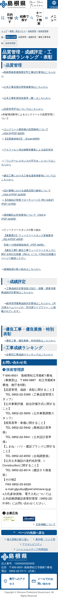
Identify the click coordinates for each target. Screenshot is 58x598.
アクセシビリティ (32, 544)
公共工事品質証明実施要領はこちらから (26, 87)
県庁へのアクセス (17, 581)
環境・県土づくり (18, 31)
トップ (4, 31)
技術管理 (32, 31)
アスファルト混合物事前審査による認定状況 (28, 149)
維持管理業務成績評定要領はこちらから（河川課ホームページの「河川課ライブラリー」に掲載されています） (28, 307)
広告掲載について (46, 524)
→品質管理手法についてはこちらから (22, 109)
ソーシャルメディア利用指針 (32, 549)
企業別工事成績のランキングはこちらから (29, 354)
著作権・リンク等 (45, 539)
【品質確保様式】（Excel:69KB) (22, 138)
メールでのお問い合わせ (45, 581)
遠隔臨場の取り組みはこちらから (22, 269)
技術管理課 (10, 43)
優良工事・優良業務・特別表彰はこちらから (31, 340)
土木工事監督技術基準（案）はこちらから (27, 98)
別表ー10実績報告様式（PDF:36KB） (25, 244)
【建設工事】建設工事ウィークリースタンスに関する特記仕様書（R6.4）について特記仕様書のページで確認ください (28, 254)
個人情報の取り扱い (18, 539)
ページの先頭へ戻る (31, 532)
